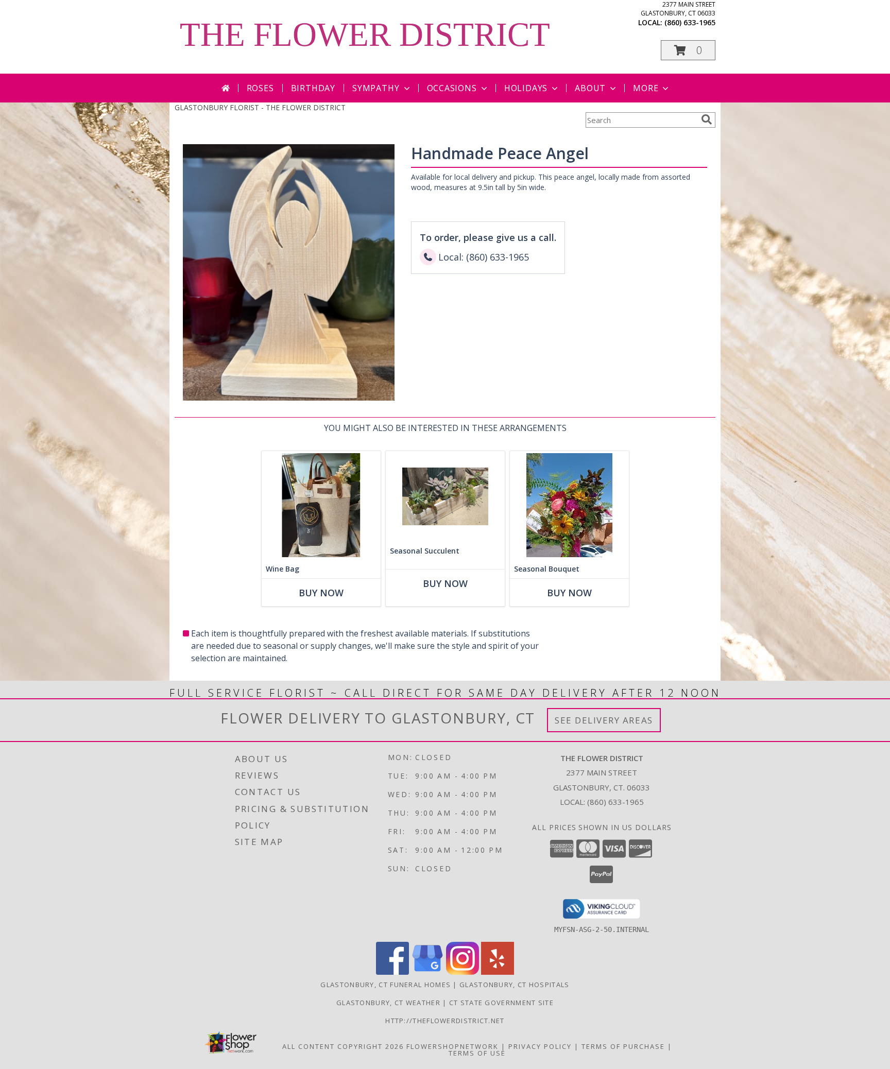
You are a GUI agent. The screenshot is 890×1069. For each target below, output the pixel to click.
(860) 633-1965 (689, 22)
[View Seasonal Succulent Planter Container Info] (445, 496)
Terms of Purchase (623, 1046)
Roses (260, 88)
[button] (688, 50)
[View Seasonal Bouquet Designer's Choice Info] (569, 505)
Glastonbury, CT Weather (388, 1002)
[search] (706, 119)
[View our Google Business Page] (427, 972)
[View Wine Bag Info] (321, 505)
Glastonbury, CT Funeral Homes (385, 984)
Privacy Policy (540, 1046)
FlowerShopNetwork (452, 1046)
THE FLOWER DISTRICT (365, 34)
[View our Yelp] (497, 972)
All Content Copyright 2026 (343, 1046)
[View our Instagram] (462, 972)
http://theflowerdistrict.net (444, 1020)
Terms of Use (477, 1053)
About (590, 88)
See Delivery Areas (604, 720)
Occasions (452, 88)
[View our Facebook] (392, 972)
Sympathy (375, 88)
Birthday (313, 88)
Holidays (525, 88)
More (645, 88)
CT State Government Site (501, 1002)
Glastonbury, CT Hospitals (514, 984)
